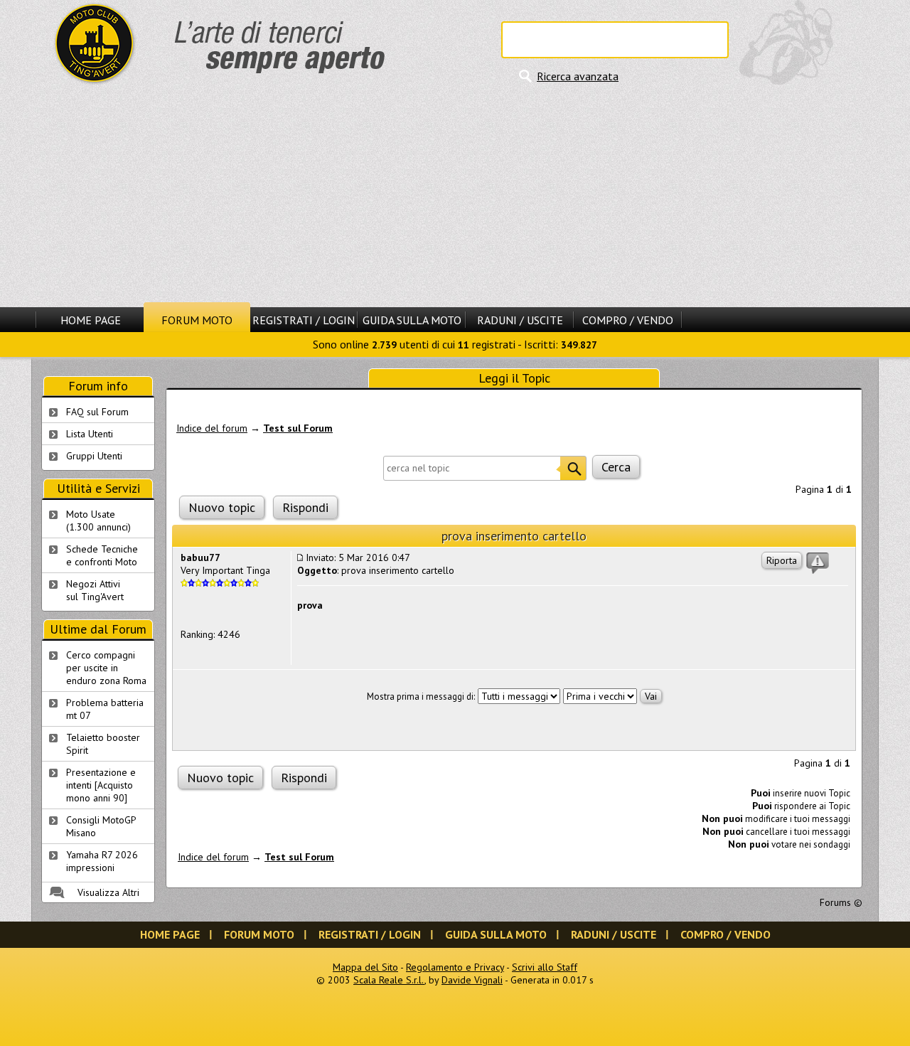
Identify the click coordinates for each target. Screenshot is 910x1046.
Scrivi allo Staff (544, 967)
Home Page (90, 320)
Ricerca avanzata (578, 76)
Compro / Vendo (627, 320)
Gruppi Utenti (94, 455)
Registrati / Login (303, 320)
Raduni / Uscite (520, 320)
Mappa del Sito (365, 967)
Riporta (781, 560)
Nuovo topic (221, 507)
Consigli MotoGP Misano (101, 826)
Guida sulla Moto (412, 320)
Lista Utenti (89, 433)
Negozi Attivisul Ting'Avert (95, 590)
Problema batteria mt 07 (105, 709)
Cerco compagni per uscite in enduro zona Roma (106, 668)
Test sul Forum (298, 428)
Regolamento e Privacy (455, 967)
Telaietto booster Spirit (103, 744)
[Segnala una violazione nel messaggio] (817, 563)
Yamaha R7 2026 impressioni (102, 861)
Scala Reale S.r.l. (388, 979)
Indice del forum (211, 428)
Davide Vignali (472, 979)
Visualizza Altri (108, 892)
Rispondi (305, 507)
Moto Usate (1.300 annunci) (98, 520)
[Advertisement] (455, 195)
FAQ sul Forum (97, 411)
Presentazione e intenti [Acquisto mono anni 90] (101, 785)
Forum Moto (196, 320)
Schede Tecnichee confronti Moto (102, 555)
